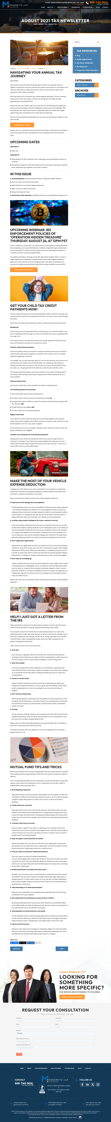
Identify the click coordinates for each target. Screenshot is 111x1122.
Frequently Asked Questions (87, 70)
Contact (105, 7)
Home (43, 7)
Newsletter (46, 68)
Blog (98, 7)
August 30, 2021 (20, 68)
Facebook (82, 1084)
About (29, 1068)
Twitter (92, 1084)
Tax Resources (87, 7)
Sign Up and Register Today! (24, 270)
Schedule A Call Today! (22, 125)
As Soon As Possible (78, 4)
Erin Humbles (32, 68)
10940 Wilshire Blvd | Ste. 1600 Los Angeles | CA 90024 (57, 1103)
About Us (50, 7)
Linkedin (87, 1084)
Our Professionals (41, 1068)
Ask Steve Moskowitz (85, 63)
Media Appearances (84, 59)
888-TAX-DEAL (99, 2)
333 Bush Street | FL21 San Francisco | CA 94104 (21, 1103)
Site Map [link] (64, 1117)
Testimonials (75, 7)
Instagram (98, 1084)
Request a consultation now (72, 997)
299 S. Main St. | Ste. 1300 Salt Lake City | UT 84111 (93, 1103)
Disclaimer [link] (58, 1117)
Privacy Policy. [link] (72, 1117)
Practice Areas (62, 7)
